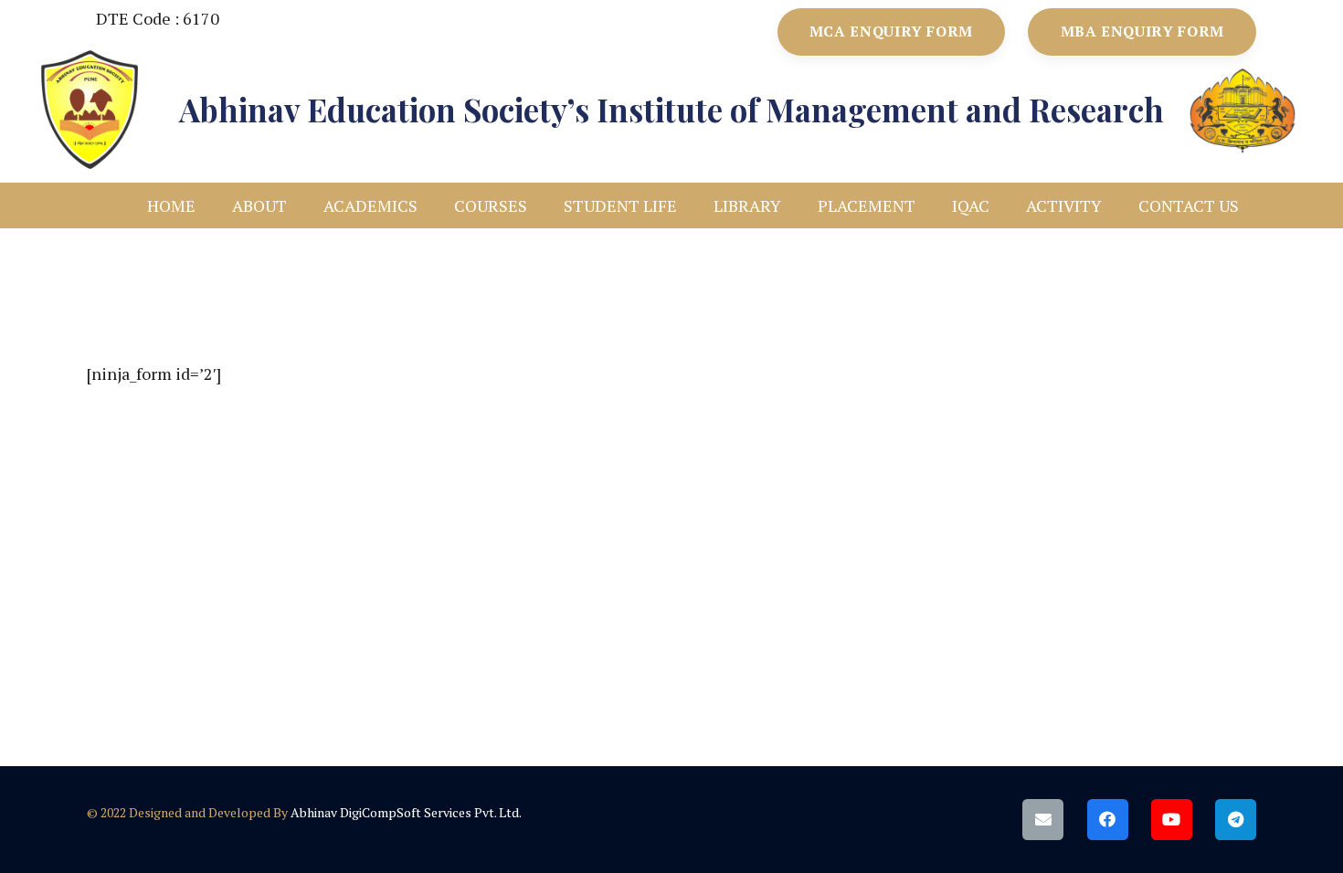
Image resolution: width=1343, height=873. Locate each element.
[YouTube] (1171, 819)
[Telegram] (1235, 819)
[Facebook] (1107, 819)
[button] (301, 205)
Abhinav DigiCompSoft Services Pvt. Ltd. (406, 812)
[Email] (1042, 819)
